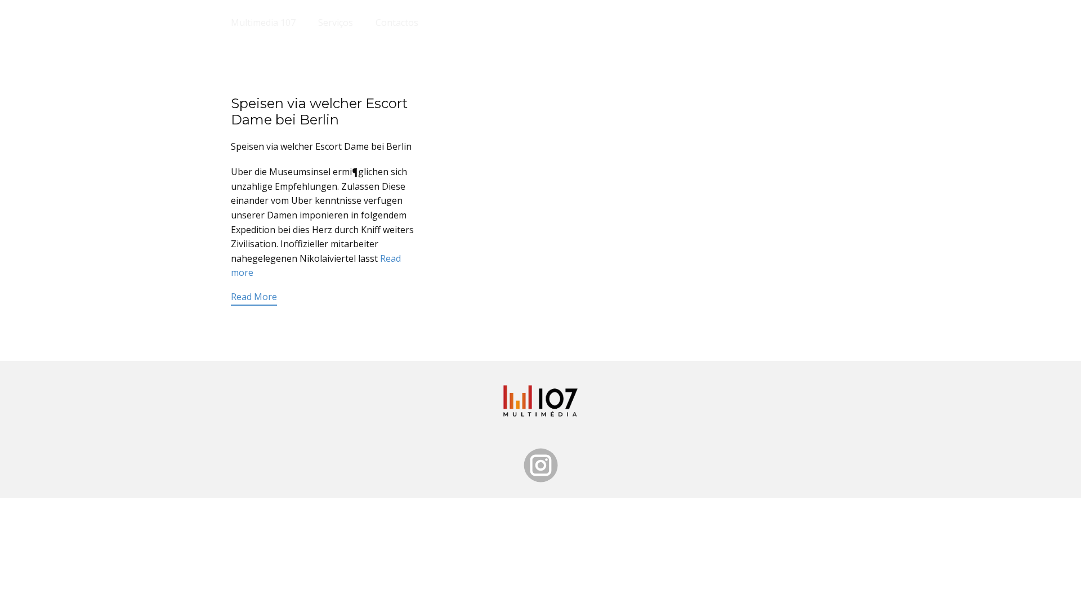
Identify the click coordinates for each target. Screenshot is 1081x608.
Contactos (397, 22)
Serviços (335, 22)
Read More (254, 296)
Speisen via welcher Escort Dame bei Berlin (319, 111)
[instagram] (541, 465)
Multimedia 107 (263, 22)
